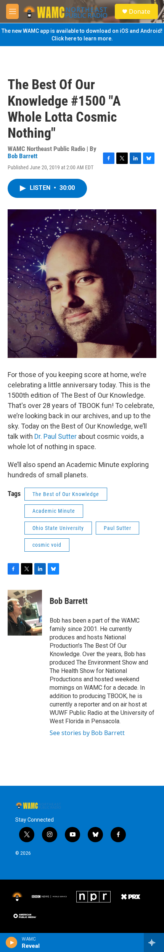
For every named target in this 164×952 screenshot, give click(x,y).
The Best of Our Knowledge (65, 494)
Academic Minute (53, 511)
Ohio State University (58, 528)
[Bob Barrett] (25, 613)
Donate (139, 11)
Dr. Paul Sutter (55, 436)
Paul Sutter (117, 528)
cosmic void (46, 545)
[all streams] (154, 942)
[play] (11, 942)
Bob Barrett (22, 156)
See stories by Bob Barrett (87, 733)
